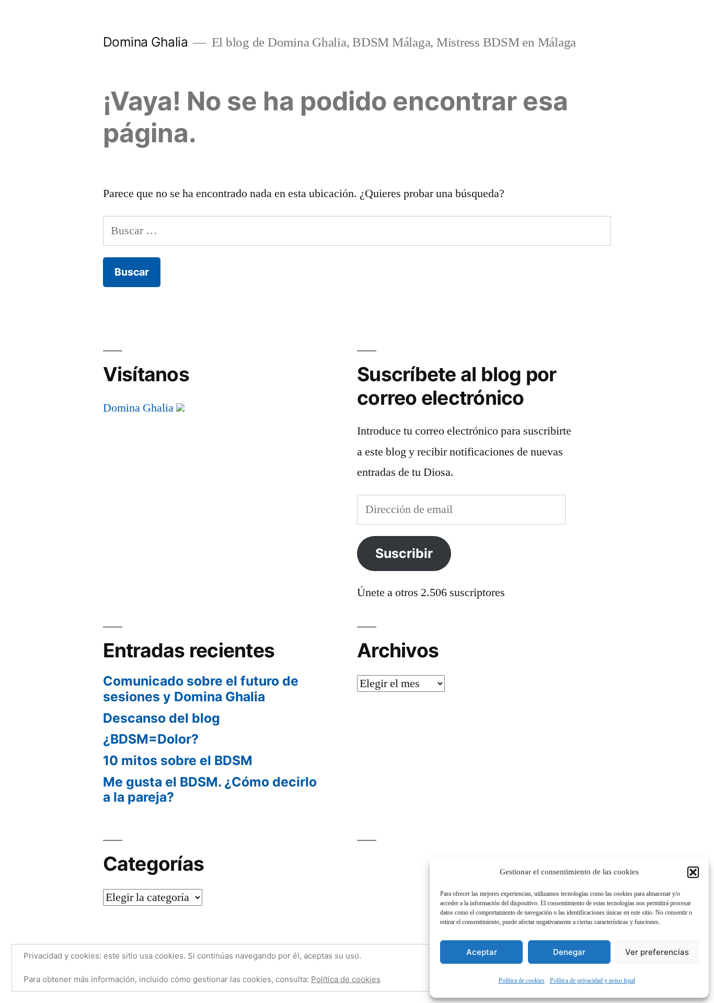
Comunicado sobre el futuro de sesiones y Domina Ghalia (200, 688)
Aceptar (481, 952)
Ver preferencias (657, 952)
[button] (693, 872)
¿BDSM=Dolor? (151, 739)
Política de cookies (522, 981)
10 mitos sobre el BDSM (177, 760)
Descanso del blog (161, 718)
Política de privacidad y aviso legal (592, 981)
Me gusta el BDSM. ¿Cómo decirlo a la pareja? (210, 789)
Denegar (569, 952)
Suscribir (404, 553)
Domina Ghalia (145, 42)
